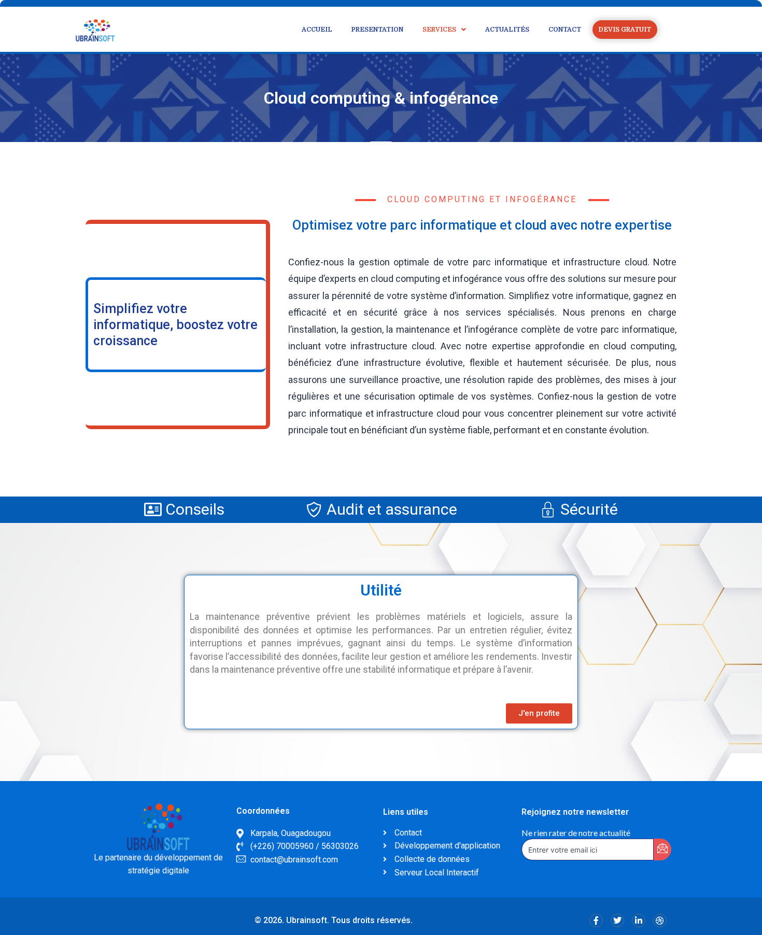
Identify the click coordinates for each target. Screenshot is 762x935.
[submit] (662, 849)
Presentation (377, 29)
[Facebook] (596, 920)
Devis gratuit (625, 29)
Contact (564, 29)
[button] (444, 29)
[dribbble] (660, 920)
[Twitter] (617, 920)
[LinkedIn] (638, 920)
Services (439, 29)
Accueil (317, 29)
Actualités (507, 29)
